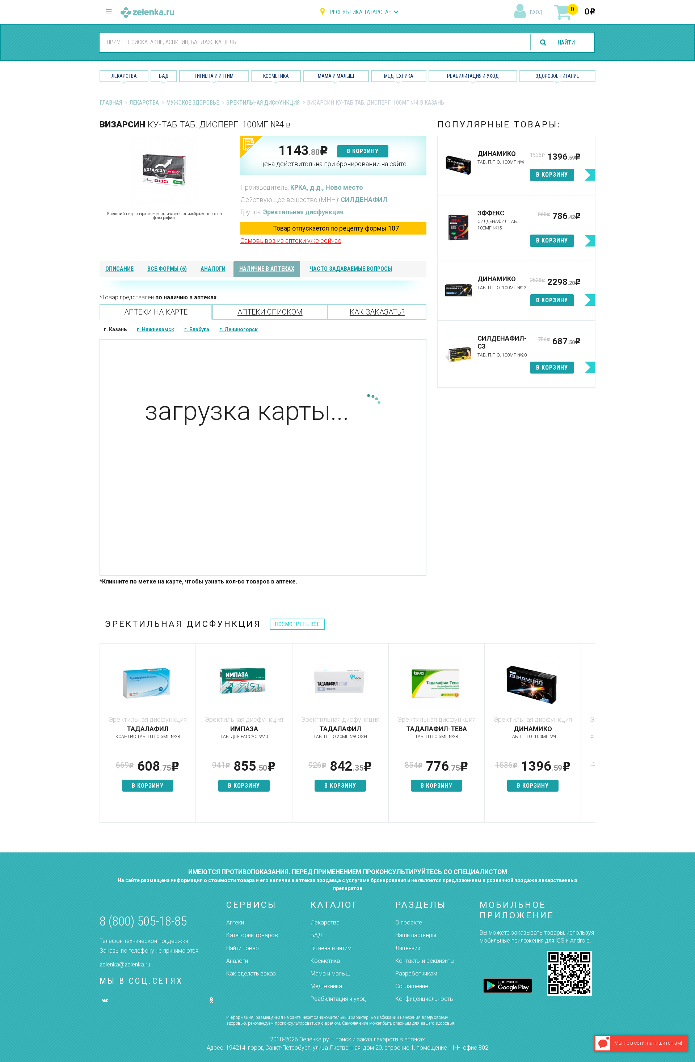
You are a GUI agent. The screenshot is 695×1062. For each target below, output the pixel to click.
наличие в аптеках (266, 268)
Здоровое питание (557, 76)
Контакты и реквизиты (424, 960)
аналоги (213, 268)
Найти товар (242, 948)
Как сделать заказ (251, 973)
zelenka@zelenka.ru (125, 964)
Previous (105, 736)
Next (590, 736)
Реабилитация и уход (473, 76)
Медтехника (398, 76)
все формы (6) (167, 268)
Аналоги (237, 960)
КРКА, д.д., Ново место (326, 187)
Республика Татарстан (361, 12)
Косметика (276, 76)
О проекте (408, 922)
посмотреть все (297, 624)
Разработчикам (416, 973)
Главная (111, 102)
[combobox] (311, 42)
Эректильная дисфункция (263, 102)
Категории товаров (252, 935)
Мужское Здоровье (192, 102)
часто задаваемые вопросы (350, 268)
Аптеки (235, 922)
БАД (164, 76)
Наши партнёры (415, 935)
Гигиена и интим (331, 948)
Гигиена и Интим (214, 76)
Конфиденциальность (424, 998)
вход (536, 12)
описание (119, 268)
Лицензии (407, 948)
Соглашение (411, 986)
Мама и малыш (336, 76)
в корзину (363, 151)
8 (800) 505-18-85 (143, 921)
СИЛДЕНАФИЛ (364, 199)
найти (566, 42)
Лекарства (124, 76)
